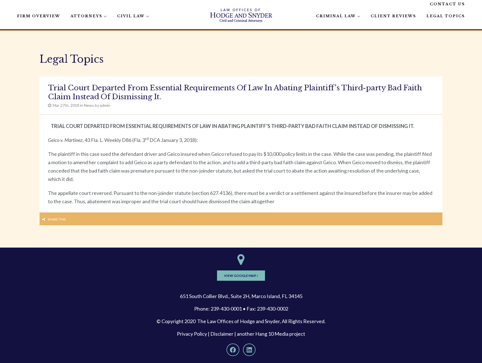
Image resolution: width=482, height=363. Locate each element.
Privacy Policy (192, 334)
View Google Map (240, 276)
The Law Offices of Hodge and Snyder (238, 321)
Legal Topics (445, 16)
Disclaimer (221, 334)
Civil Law (131, 16)
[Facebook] (232, 349)
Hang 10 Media (271, 334)
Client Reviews (393, 16)
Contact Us (447, 4)
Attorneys (86, 16)
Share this (57, 219)
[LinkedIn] (249, 349)
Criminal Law (336, 16)
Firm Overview (38, 16)
